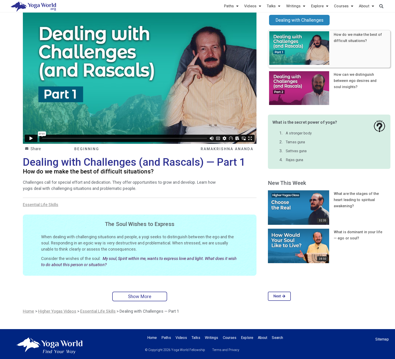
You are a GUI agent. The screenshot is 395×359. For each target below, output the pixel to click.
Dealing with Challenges (299, 20)
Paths (229, 6)
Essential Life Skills (40, 204)
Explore (317, 6)
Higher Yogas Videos (57, 311)
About (364, 6)
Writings (293, 6)
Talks (271, 6)
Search (277, 337)
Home (28, 311)
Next (277, 296)
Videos (250, 6)
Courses (341, 6)
